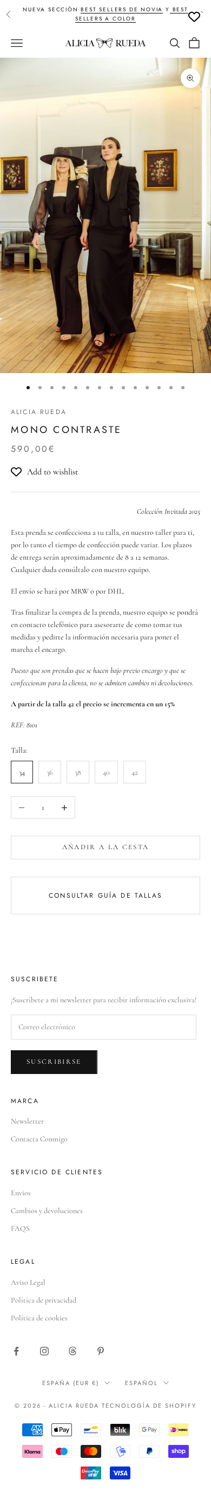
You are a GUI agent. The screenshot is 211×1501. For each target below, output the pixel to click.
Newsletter (27, 1121)
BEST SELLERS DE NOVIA (122, 9)
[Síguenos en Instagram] (44, 1351)
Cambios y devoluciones (47, 1210)
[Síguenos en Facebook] (16, 1351)
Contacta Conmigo (39, 1139)
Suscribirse (54, 1061)
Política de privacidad (43, 1300)
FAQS (20, 1228)
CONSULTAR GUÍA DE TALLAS (105, 895)
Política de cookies (39, 1318)
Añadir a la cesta (105, 847)
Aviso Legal (28, 1282)
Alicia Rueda (39, 412)
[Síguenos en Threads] (72, 1351)
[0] (194, 17)
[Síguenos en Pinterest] (100, 1351)
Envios (21, 1192)
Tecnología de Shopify (149, 1405)
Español (141, 1383)
